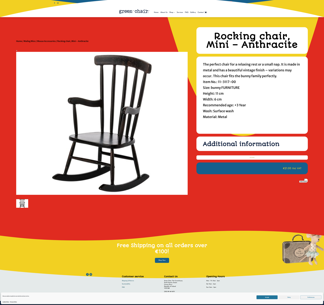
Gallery (193, 12)
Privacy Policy (13, 301)
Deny (289, 297)
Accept (267, 297)
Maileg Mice (30, 41)
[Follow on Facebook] (54, 3)
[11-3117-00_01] (22, 207)
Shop (171, 12)
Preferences (310, 297)
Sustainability (126, 284)
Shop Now (162, 260)
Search (229, 2)
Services (180, 12)
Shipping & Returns (128, 280)
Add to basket (303, 181)
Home (156, 12)
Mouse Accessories (46, 41)
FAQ (186, 12)
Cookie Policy (6, 301)
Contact (201, 12)
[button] (17, 51)
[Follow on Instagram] (58, 3)
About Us (163, 12)
